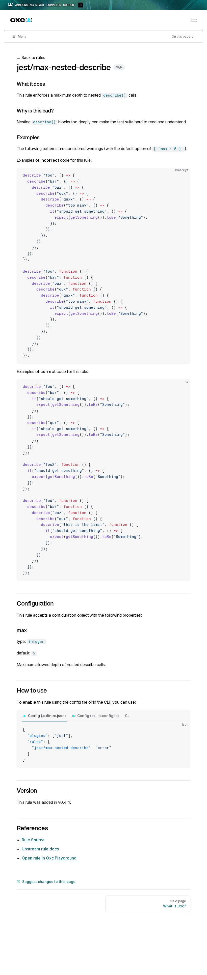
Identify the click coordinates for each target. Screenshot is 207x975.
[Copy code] (182, 176)
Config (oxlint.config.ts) (98, 715)
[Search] (182, 20)
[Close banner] (200, 5)
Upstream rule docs (40, 848)
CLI (128, 715)
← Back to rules (31, 57)
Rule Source (33, 839)
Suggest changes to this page (48, 881)
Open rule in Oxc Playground (49, 858)
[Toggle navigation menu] (194, 20)
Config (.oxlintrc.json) (47, 715)
